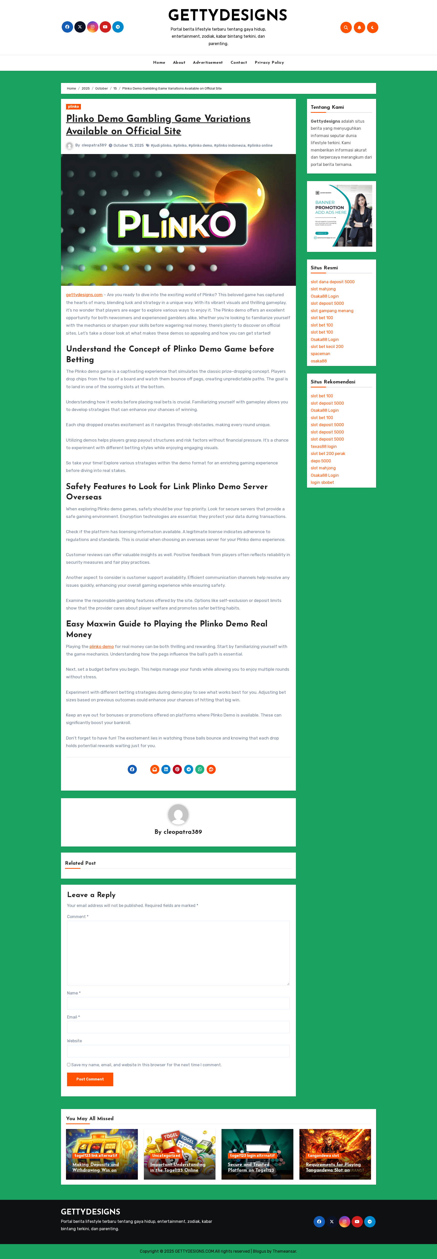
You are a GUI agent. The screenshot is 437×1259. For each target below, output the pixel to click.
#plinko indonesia (230, 145)
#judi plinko (161, 145)
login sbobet (322, 482)
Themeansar (284, 1251)
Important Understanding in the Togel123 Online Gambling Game (178, 1170)
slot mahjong (323, 289)
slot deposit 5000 (327, 303)
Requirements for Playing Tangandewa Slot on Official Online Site (333, 1170)
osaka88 (319, 361)
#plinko (180, 145)
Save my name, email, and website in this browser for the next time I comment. (146, 1064)
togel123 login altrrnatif (252, 1156)
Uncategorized (166, 1156)
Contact (239, 63)
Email (73, 1017)
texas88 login (324, 446)
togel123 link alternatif (95, 1156)
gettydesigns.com (84, 294)
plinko (73, 106)
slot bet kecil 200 (327, 346)
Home (159, 63)
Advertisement (208, 63)
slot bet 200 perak (328, 453)
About (179, 63)
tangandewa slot (323, 1156)
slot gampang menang (332, 310)
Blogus (259, 1251)
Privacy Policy (269, 63)
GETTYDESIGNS (227, 16)
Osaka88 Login (325, 296)
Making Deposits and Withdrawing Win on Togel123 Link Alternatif (98, 1170)
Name (74, 993)
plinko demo (102, 646)
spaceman (320, 353)
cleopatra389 (94, 145)
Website (74, 1040)
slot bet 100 (322, 317)
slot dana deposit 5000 (333, 281)
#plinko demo (200, 145)
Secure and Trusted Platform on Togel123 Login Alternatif (251, 1170)
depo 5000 (321, 461)
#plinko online (259, 145)
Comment (78, 916)
